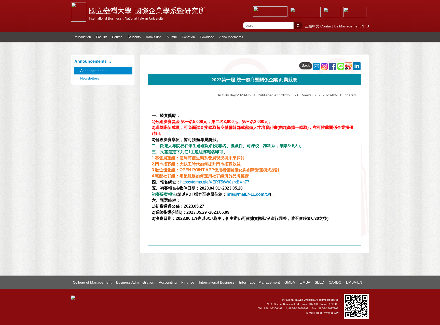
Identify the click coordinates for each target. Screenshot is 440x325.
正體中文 (312, 26)
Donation (188, 36)
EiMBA (304, 282)
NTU (365, 26)
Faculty (101, 36)
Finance (187, 282)
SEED (319, 282)
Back (306, 65)
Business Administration (135, 282)
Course (117, 36)
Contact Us (329, 26)
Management (350, 26)
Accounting (168, 282)
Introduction (82, 36)
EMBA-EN (354, 282)
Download (207, 36)
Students (134, 36)
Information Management (259, 282)
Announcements (231, 36)
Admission (153, 36)
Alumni (172, 36)
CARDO (335, 282)
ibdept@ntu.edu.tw (327, 312)
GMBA (289, 282)
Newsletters (89, 78)
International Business (217, 282)
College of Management (92, 282)
